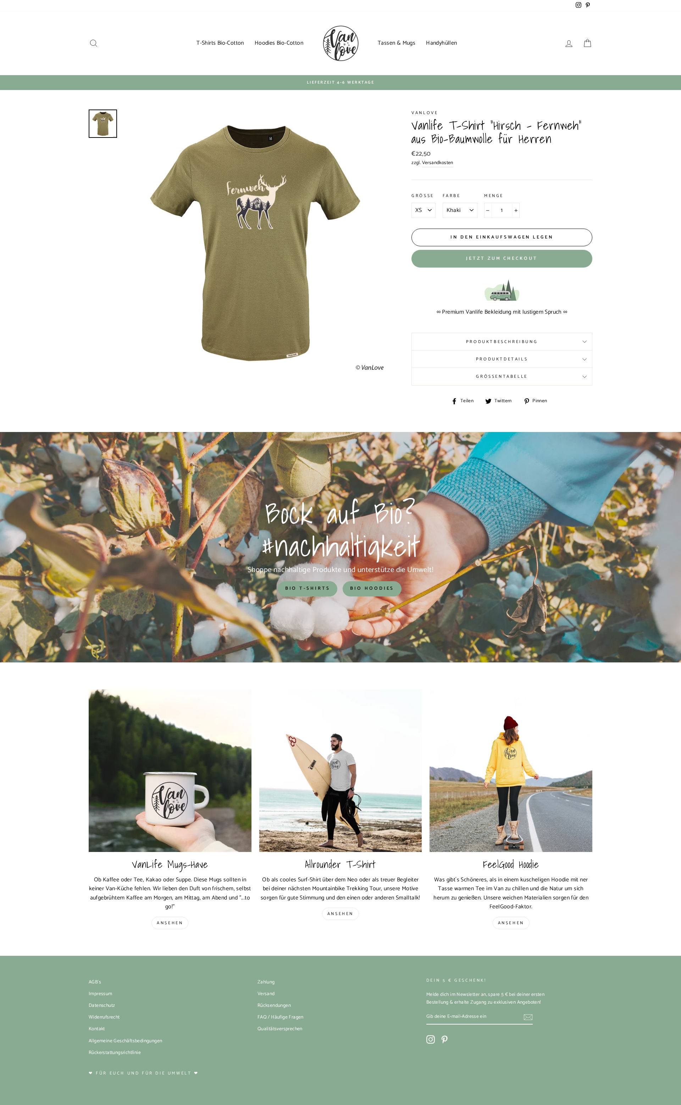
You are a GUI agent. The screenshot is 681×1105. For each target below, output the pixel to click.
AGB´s (95, 982)
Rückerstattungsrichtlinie (115, 1052)
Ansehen (170, 923)
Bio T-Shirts (307, 588)
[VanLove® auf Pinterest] (444, 1039)
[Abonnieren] (528, 1017)
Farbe (452, 195)
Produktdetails (502, 359)
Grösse (422, 195)
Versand (266, 994)
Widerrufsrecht (104, 1017)
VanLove (424, 113)
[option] (340, 82)
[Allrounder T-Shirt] (340, 770)
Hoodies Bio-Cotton (279, 43)
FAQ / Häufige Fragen (281, 1017)
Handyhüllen (441, 43)
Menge (494, 195)
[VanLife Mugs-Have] (170, 770)
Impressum (100, 994)
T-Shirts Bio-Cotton (220, 43)
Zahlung (266, 982)
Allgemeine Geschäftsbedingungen (125, 1041)
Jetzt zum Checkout (501, 258)
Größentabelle (501, 376)
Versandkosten (437, 163)
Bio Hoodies (372, 588)
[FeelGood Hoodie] (511, 770)
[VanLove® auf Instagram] (430, 1039)
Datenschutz (102, 1005)
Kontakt (97, 1029)
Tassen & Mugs (396, 43)
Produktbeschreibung (502, 341)
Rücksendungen (274, 1005)
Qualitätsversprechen (280, 1029)
